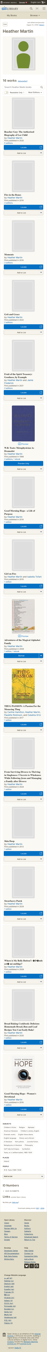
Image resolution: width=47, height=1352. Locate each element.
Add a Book (29, 1259)
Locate (24, 147)
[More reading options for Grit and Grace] (41, 332)
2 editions (8, 322)
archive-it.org (25, 1344)
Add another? (23, 81)
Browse (34, 15)
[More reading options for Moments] (41, 272)
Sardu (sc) (8, 1312)
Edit (5, 24)
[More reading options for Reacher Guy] (41, 152)
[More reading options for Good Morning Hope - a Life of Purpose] (41, 531)
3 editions (8, 203)
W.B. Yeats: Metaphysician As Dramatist (19, 449)
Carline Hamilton (15, 712)
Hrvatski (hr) (9, 1298)
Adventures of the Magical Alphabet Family (22, 641)
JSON (42, 1208)
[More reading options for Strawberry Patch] (41, 918)
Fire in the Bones (12, 194)
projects (10, 1342)
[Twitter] (31, 1266)
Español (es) (9, 1289)
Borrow (21, 655)
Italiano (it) (8, 1301)
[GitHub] (36, 1266)
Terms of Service (10, 1237)
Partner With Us (10, 1228)
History (41, 25)
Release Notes (30, 1262)
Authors (27, 1228)
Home (26, 1223)
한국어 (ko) (8, 1303)
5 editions (8, 143)
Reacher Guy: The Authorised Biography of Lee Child (19, 133)
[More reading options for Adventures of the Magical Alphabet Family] (41, 661)
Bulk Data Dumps (11, 1256)
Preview (25, 444)
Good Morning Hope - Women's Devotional (20, 1095)
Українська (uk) (10, 1317)
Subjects (27, 1231)
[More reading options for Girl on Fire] (41, 591)
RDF (37, 1208)
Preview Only (23, 463)
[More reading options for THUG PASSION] (41, 730)
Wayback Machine (31, 1342)
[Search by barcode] (37, 8)
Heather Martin (14, 138)
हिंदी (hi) (7, 1295)
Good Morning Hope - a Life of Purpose (19, 512)
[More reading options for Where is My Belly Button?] (41, 981)
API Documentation (11, 1253)
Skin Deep (9, 841)
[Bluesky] (26, 1266)
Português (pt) (10, 1306)
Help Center (29, 1251)
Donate (23, 2)
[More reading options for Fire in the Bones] (41, 212)
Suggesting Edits (31, 1256)
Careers (7, 1231)
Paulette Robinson (13, 715)
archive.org (11, 1344)
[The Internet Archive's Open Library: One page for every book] (10, 8)
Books (26, 1226)
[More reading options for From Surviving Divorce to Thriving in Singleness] (41, 799)
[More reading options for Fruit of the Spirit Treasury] (41, 398)
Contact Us (28, 1253)
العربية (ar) (8, 1278)
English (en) (9, 1286)
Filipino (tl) (8, 1323)
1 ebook (17, 459)
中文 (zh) (7, 1320)
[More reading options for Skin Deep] (41, 859)
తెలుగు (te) (8, 1315)
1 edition (7, 522)
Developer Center (11, 1251)
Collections (28, 1234)
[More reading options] (41, 655)
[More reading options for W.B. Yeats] (41, 469)
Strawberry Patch (13, 901)
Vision (6, 1223)
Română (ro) (9, 1309)
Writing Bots (9, 1259)
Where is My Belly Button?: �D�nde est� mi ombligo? (23, 962)
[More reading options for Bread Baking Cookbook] (41, 1047)
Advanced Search (31, 1237)
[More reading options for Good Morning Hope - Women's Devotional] (41, 1114)
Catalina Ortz (34, 715)
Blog (6, 1234)
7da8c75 (17, 1348)
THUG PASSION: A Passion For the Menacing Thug (22, 707)
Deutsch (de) (9, 1284)
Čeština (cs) (9, 1281)
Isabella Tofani (34, 576)
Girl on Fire (10, 573)
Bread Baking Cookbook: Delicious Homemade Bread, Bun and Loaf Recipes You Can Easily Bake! (21, 1027)
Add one (15, 1202)
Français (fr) (9, 1292)
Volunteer (8, 1226)
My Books (12, 15)
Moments (9, 254)
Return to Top (29, 1240)
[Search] (31, 8)
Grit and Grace (12, 314)
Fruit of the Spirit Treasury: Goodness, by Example (18, 375)
